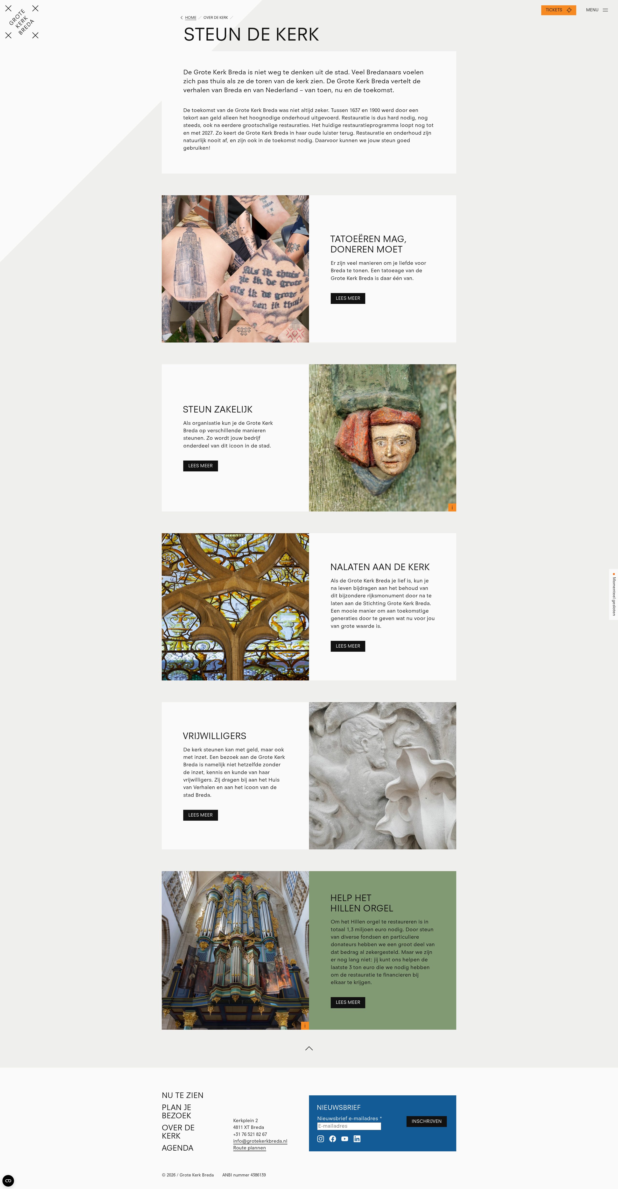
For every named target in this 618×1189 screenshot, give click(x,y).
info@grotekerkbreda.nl (260, 1141)
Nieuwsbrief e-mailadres (349, 1118)
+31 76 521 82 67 (250, 1134)
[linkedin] (357, 1139)
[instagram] (320, 1139)
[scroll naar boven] (309, 1049)
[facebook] (332, 1139)
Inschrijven (427, 1121)
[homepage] (21, 21)
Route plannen (249, 1148)
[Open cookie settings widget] (8, 1181)
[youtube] (344, 1139)
